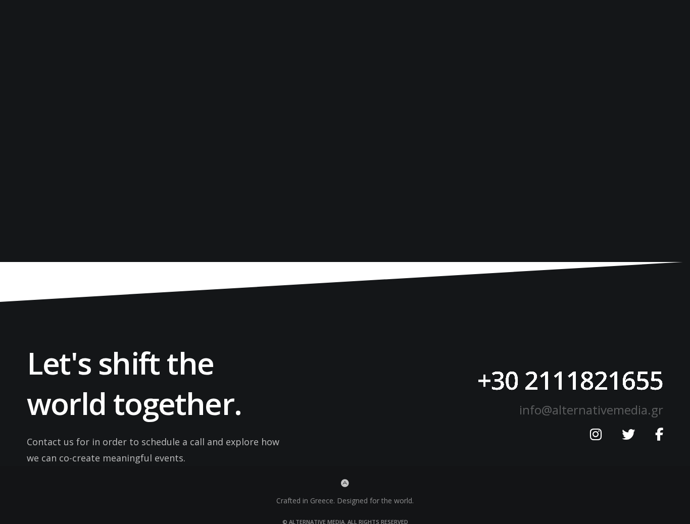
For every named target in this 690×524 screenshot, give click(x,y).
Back (344, 160)
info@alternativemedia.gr (591, 409)
